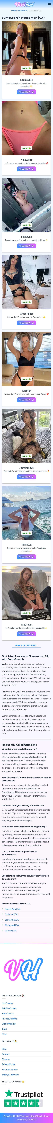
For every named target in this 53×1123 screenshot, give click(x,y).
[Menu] (49, 4)
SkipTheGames (9, 1008)
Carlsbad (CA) (11, 914)
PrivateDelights (9, 1018)
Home (13, 10)
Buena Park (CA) (12, 909)
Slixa (4, 1034)
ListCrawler (7, 1003)
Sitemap (6, 1059)
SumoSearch (22, 10)
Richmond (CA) (12, 925)
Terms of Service (10, 1069)
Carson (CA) (10, 930)
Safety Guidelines (10, 1074)
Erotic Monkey (9, 1023)
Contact (6, 1054)
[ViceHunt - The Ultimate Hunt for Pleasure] (24, 4)
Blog (4, 1048)
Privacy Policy (8, 1064)
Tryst (4, 1028)
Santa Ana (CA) (12, 919)
